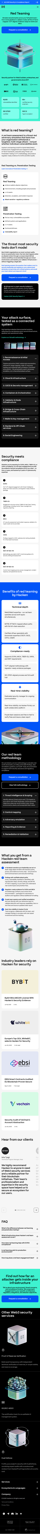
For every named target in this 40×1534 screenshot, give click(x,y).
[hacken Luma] (21, 1514)
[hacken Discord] (12, 1514)
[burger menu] (37, 7)
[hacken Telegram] (8, 1514)
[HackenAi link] (10, 1522)
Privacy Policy (5, 1505)
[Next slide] (36, 1210)
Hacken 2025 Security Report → (14, 296)
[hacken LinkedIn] (16, 1514)
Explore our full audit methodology (13, 337)
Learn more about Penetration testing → (14, 169)
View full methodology (18, 785)
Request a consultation (18, 30)
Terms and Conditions (7, 1502)
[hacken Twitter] (3, 1514)
